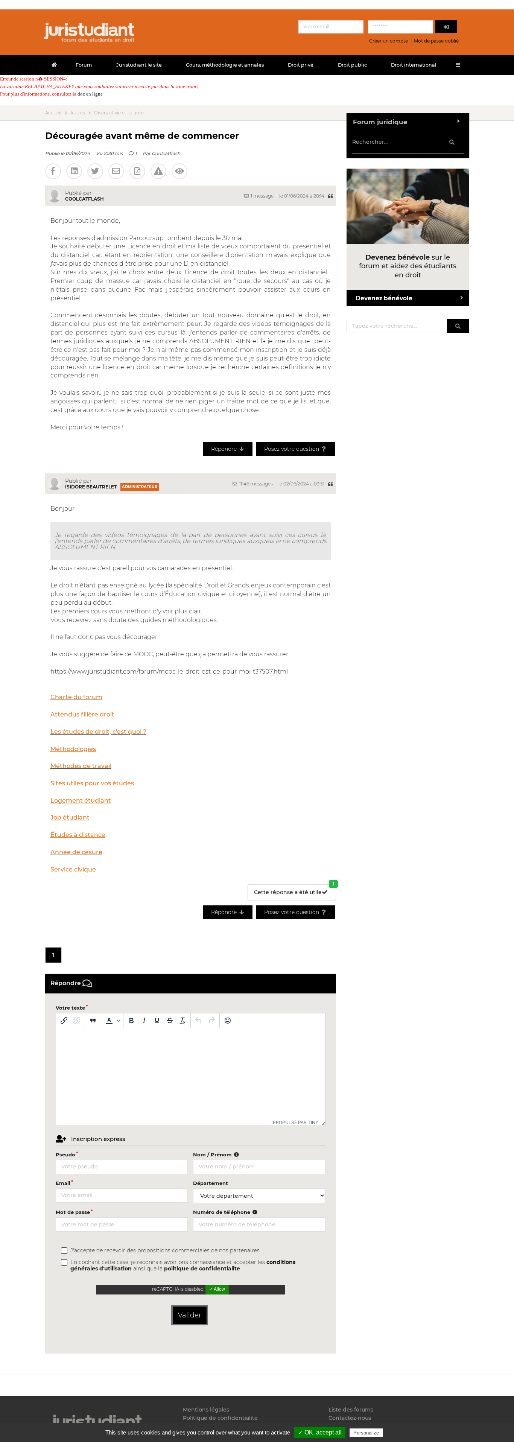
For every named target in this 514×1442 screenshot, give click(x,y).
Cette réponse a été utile (294, 890)
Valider (189, 1315)
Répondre (224, 449)
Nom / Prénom (213, 1154)
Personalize (366, 1433)
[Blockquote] (93, 1020)
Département (210, 1183)
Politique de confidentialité (220, 1418)
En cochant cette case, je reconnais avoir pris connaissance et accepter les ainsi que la (182, 1265)
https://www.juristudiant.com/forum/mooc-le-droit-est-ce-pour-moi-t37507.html (169, 671)
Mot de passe (73, 1212)
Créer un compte (388, 41)
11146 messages (255, 484)
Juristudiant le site (139, 65)
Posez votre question (292, 449)
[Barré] (169, 1020)
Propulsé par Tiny (295, 1122)
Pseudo (65, 1154)
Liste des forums (350, 1410)
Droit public (352, 65)
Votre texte (70, 1008)
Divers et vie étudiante (119, 113)
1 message (261, 196)
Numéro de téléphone (222, 1212)
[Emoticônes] (227, 1020)
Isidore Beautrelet (91, 487)
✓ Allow (217, 1289)
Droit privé (300, 65)
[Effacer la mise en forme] (182, 1020)
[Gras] (131, 1020)
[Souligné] (157, 1020)
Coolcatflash (166, 153)
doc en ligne (90, 94)
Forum (84, 65)
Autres (77, 113)
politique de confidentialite (202, 1268)
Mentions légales (206, 1410)
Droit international (413, 65)
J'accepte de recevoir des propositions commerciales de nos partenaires (165, 1250)
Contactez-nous (349, 1418)
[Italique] (144, 1020)
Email (63, 1183)
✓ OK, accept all (320, 1432)
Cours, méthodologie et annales (225, 65)
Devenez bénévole (384, 298)
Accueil (53, 113)
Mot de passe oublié (436, 41)
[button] (112, 1020)
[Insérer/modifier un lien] (64, 1020)
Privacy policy (400, 1433)
